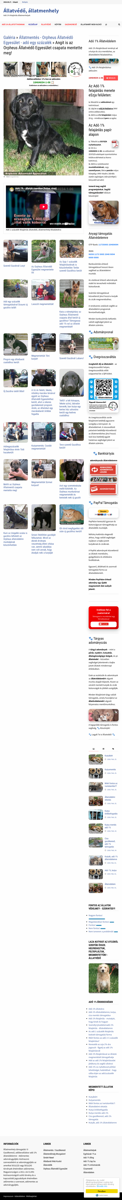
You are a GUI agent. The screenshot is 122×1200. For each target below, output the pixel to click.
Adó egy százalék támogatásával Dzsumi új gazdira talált (15, 304)
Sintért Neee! (48, 1157)
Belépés (25, 2)
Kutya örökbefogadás (111, 812)
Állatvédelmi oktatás (110, 798)
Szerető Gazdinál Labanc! (71, 358)
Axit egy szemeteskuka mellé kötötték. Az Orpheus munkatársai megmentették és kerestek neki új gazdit (70, 491)
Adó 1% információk (91, 1165)
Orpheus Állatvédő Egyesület (55, 1168)
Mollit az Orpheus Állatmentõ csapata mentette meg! (12, 487)
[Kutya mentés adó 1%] (96, 825)
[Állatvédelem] (96, 884)
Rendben (102, 1191)
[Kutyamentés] (96, 769)
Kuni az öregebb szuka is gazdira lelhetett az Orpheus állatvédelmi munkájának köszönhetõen (15, 539)
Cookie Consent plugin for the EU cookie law (102, 1195)
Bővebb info (102, 1186)
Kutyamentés (110, 769)
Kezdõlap (32, 24)
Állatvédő (46, 24)
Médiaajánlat (31, 1196)
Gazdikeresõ (71, 24)
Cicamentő (87, 1168)
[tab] (94, 749)
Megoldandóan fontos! (99, 921)
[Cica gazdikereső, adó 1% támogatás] (96, 838)
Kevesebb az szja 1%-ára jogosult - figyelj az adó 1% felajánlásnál (101, 1047)
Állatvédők (47, 1165)
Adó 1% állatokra (96, 1008)
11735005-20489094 (108, 244)
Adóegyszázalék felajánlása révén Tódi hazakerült (13, 449)
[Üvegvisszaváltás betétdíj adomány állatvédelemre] (103, 395)
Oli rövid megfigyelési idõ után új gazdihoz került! (71, 530)
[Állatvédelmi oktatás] (96, 797)
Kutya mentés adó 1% (110, 826)
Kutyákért (109, 755)
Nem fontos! (94, 928)
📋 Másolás (110, 78)
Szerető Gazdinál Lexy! (14, 265)
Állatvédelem (110, 884)
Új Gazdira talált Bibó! (13, 391)
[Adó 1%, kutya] (96, 870)
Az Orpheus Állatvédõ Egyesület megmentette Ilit (42, 269)
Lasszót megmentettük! (42, 304)
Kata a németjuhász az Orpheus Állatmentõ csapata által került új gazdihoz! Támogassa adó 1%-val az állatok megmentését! (70, 319)
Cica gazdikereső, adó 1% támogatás (110, 842)
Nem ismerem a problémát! (101, 931)
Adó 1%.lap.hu (89, 1161)
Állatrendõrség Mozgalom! (54, 1154)
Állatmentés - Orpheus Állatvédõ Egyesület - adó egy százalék (38, 40)
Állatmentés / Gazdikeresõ (54, 1150)
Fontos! (92, 925)
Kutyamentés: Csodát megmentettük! (41, 447)
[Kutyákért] (96, 756)
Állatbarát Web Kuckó (91, 24)
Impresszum (8, 1196)
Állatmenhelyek (89, 1150)
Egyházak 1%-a (89, 1154)
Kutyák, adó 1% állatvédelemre (111, 857)
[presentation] (94, 749)
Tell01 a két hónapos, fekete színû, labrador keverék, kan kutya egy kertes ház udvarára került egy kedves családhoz (70, 408)
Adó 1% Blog (88, 1157)
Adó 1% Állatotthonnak (13, 24)
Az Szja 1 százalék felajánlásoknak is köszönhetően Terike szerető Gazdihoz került (70, 266)
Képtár (58, 24)
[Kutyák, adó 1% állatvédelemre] (96, 856)
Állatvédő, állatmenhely (31, 10)
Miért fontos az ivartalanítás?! (111, 784)
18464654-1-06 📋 (43, 82)
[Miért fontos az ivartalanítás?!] (96, 783)
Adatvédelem (20, 1196)
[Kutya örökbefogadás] (96, 811)
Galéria (9, 37)
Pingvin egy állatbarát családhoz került (13, 361)
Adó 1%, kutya (111, 870)
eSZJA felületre (106, 108)
